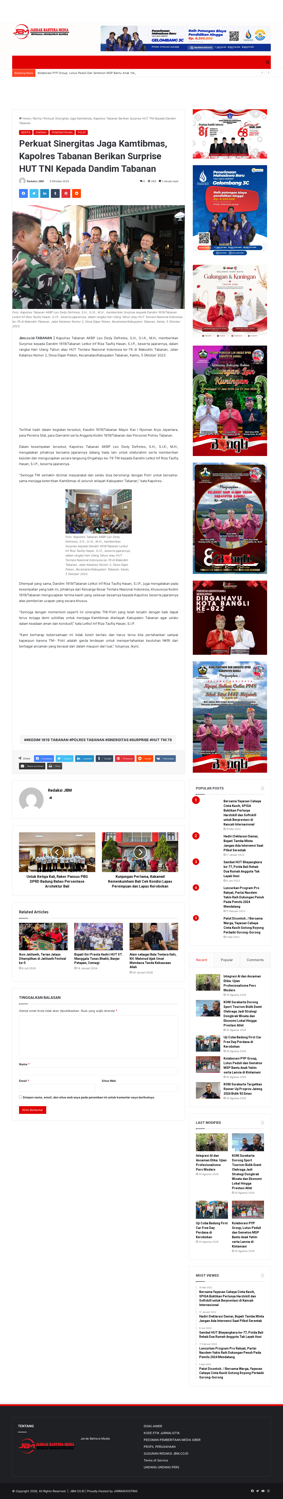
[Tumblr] (55, 193)
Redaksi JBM (35, 181)
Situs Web (109, 1081)
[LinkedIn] (44, 193)
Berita (37, 118)
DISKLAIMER (153, 1426)
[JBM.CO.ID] (41, 31)
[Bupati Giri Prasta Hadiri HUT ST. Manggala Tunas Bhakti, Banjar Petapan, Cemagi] (98, 936)
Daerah (41, 132)
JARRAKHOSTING (126, 1491)
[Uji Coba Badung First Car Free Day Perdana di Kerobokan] (208, 1043)
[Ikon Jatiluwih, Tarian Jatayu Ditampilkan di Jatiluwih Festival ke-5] (43, 936)
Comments (255, 960)
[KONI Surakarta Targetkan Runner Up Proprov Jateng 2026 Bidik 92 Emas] (208, 1090)
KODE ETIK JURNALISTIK (162, 1433)
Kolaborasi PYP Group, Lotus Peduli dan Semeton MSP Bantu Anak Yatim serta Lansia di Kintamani (105, 73)
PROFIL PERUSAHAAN (160, 1446)
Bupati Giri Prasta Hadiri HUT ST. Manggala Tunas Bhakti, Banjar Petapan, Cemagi (98, 959)
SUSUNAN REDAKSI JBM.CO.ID (166, 1453)
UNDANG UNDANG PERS (161, 1467)
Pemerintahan (62, 132)
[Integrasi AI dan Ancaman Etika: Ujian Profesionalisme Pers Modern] (208, 982)
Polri (82, 132)
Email (24, 1081)
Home (26, 118)
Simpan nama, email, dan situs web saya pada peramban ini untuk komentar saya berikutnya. (89, 1097)
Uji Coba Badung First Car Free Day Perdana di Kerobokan (242, 1041)
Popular (227, 960)
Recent (201, 960)
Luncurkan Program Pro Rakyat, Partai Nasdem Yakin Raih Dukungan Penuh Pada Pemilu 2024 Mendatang (244, 897)
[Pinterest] (65, 193)
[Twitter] (34, 193)
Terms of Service (156, 1460)
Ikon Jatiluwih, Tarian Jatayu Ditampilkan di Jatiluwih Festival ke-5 (42, 959)
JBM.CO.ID (77, 1491)
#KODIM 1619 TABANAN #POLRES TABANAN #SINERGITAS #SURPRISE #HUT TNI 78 (99, 740)
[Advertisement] (141, 10)
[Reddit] (76, 193)
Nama (24, 1064)
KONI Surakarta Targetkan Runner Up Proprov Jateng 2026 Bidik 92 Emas (243, 1089)
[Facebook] (23, 193)
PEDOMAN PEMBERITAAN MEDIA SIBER (172, 1440)
